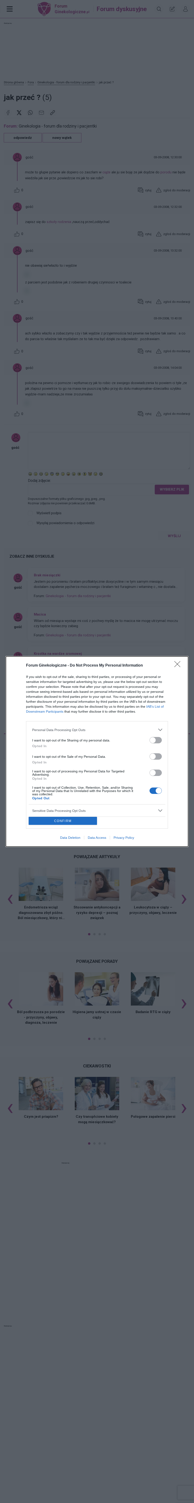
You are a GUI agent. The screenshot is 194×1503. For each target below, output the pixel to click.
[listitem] (97, 729)
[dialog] (97, 751)
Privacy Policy (124, 837)
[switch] (156, 740)
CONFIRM (63, 821)
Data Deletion (70, 837)
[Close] (178, 665)
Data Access (97, 837)
